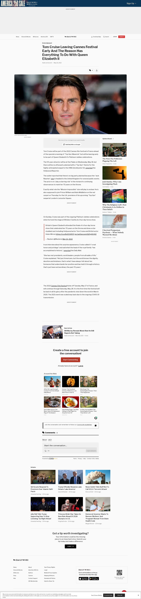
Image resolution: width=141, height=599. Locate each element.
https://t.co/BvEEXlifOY (65, 234)
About (30, 567)
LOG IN (115, 36)
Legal (45, 570)
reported (88, 168)
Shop (14, 575)
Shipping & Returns (49, 575)
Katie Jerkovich (47, 63)
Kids (14, 578)
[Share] (97, 70)
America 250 (44, 36)
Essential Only (108, 595)
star (52, 179)
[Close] (138, 595)
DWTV (52, 36)
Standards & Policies (49, 578)
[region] (70, 595)
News (17, 36)
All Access (36, 36)
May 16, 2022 (68, 239)
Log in (80, 366)
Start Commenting (70, 360)
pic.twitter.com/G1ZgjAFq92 (85, 234)
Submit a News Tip (49, 581)
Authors (30, 572)
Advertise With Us (33, 570)
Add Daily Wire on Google (73, 144)
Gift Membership (32, 581)
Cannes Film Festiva (59, 286)
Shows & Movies (26, 36)
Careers (30, 575)
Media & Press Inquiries (50, 572)
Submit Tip (70, 546)
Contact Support (32, 578)
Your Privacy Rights (49, 567)
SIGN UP (122, 36)
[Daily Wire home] (70, 37)
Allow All (119, 595)
